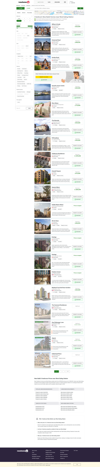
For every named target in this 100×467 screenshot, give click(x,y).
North (26, 33)
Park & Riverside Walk (21, 83)
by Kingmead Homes (56, 122)
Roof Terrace (24, 85)
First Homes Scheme (64, 450)
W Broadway (55, 138)
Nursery (25, 79)
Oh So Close (55, 221)
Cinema (18, 75)
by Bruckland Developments (57, 206)
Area (17, 31)
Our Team (76, 450)
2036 (18, 63)
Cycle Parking (19, 79)
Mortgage (28, 91)
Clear (29, 108)
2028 (18, 58)
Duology (54, 237)
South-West (25, 37)
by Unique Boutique (56, 355)
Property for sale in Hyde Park (42, 392)
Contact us (62, 458)
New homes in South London (67, 399)
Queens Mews (56, 187)
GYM (24, 77)
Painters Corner (56, 272)
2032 (18, 60)
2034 (26, 60)
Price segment (19, 99)
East (22, 33)
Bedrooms (18, 16)
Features (18, 66)
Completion (19, 53)
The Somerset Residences (59, 305)
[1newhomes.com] (22, 454)
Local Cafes (19, 77)
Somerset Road (56, 40)
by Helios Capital (55, 41)
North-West (19, 35)
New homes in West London (66, 397)
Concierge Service (25, 75)
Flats (49, 2)
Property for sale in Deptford (41, 395)
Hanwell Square (56, 171)
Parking (18, 85)
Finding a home (49, 454)
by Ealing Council (55, 87)
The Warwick (55, 120)
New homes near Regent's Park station (68, 406)
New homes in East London (66, 395)
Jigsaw (54, 338)
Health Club (29, 83)
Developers (57, 2)
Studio (19, 18)
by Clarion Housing (56, 238)
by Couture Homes (55, 25)
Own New (62, 452)
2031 (31, 58)
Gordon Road (55, 57)
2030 (26, 58)
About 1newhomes (64, 456)
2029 (22, 58)
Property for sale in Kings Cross (42, 393)
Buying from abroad (50, 458)
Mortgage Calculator (36, 456)
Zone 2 (23, 45)
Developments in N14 (40, 406)
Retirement (26, 94)
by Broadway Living (56, 289)
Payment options (20, 89)
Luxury (18, 102)
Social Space (24, 68)
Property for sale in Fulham (41, 399)
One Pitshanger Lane (58, 322)
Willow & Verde (56, 24)
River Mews (55, 103)
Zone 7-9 (18, 50)
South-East (19, 37)
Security (18, 68)
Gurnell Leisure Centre (58, 85)
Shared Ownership (20, 96)
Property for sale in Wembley (41, 397)
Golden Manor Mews (57, 204)
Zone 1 (18, 45)
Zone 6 (27, 48)
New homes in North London (66, 393)
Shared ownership (64, 454)
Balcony (26, 70)
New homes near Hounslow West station (69, 408)
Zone (17, 43)
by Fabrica (54, 172)
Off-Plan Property (35, 458)
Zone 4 (18, 48)
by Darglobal (54, 222)
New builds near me (50, 456)
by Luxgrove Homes (56, 59)
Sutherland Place (56, 354)
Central (18, 33)
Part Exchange (20, 94)
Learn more (48, 465)
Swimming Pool (20, 70)
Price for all (19, 24)
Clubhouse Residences (58, 153)
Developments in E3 (40, 409)
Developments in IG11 (40, 408)
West (28, 35)
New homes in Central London (67, 392)
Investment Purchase (21, 91)
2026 (26, 56)
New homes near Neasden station (67, 409)
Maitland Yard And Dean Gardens (61, 287)
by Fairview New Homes (57, 256)
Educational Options (21, 81)
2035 (31, 60)
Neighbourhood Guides (50, 452)
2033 (22, 60)
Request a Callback (77, 49)
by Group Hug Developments (57, 104)
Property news (48, 450)
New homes (41, 2)
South (24, 35)
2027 (31, 56)
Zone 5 (23, 48)
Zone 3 (27, 45)
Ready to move (20, 56)
